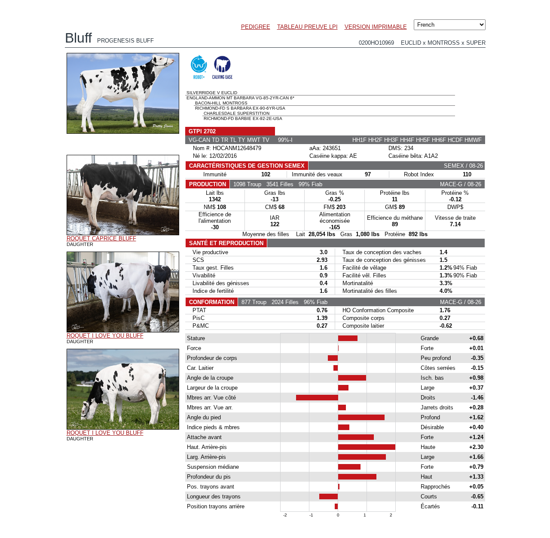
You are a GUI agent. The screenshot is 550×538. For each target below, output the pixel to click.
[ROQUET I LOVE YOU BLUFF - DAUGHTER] (123, 330)
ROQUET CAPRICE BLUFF (101, 238)
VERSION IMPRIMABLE (376, 27)
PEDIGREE (255, 27)
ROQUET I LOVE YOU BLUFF (105, 335)
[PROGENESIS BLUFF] (123, 131)
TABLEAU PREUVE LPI (307, 27)
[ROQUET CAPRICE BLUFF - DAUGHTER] (123, 233)
